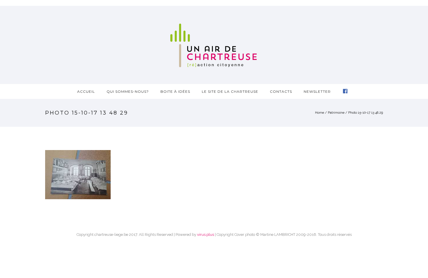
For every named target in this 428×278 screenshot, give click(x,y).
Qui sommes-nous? (128, 91)
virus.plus (205, 234)
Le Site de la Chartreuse (230, 91)
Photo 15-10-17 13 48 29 (365, 113)
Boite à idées (175, 91)
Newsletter (317, 91)
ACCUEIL (86, 91)
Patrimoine (336, 113)
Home (319, 113)
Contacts (281, 91)
